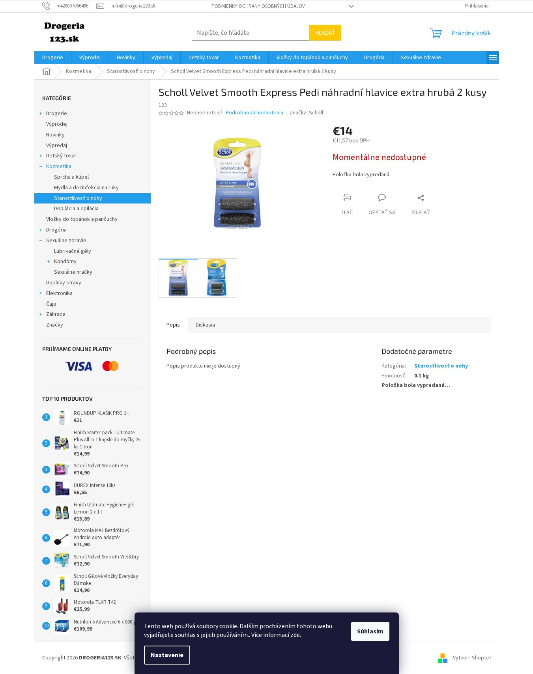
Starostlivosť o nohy (78, 198)
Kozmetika (58, 166)
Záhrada (55, 314)
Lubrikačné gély (72, 251)
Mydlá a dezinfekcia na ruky (86, 188)
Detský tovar (61, 156)
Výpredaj (56, 145)
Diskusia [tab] (205, 325)
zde (295, 635)
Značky (54, 325)
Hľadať (325, 32)
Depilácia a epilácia (76, 209)
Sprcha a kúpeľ (71, 177)
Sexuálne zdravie (66, 241)
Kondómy (65, 261)
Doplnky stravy (63, 283)
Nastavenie (167, 655)
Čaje (51, 304)
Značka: (306, 113)
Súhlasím (370, 631)
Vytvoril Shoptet (472, 658)
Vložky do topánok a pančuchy (82, 219)
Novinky (55, 135)
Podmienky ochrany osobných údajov (258, 6)
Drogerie (56, 114)
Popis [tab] (173, 325)
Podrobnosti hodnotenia (254, 113)
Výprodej (56, 124)
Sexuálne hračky (73, 272)
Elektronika (59, 293)
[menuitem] (52, 57)
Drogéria (56, 230)
